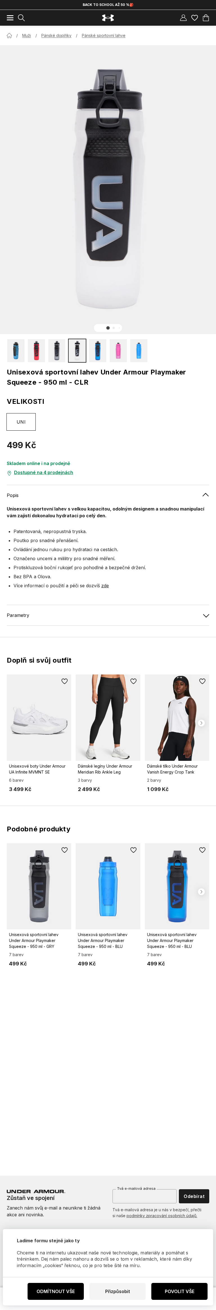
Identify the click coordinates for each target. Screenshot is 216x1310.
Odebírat (194, 1196)
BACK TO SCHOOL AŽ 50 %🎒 (108, 5)
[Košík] (205, 17)
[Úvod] (9, 35)
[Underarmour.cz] (108, 17)
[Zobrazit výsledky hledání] (21, 17)
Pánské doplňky (56, 35)
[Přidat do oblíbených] (64, 681)
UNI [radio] (21, 422)
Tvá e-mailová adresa (136, 1188)
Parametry (18, 615)
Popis (13, 495)
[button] (108, 328)
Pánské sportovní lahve (103, 35)
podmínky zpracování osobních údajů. (162, 1215)
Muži (26, 35)
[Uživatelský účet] (183, 17)
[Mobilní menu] (10, 17)
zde (105, 585)
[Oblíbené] (194, 17)
